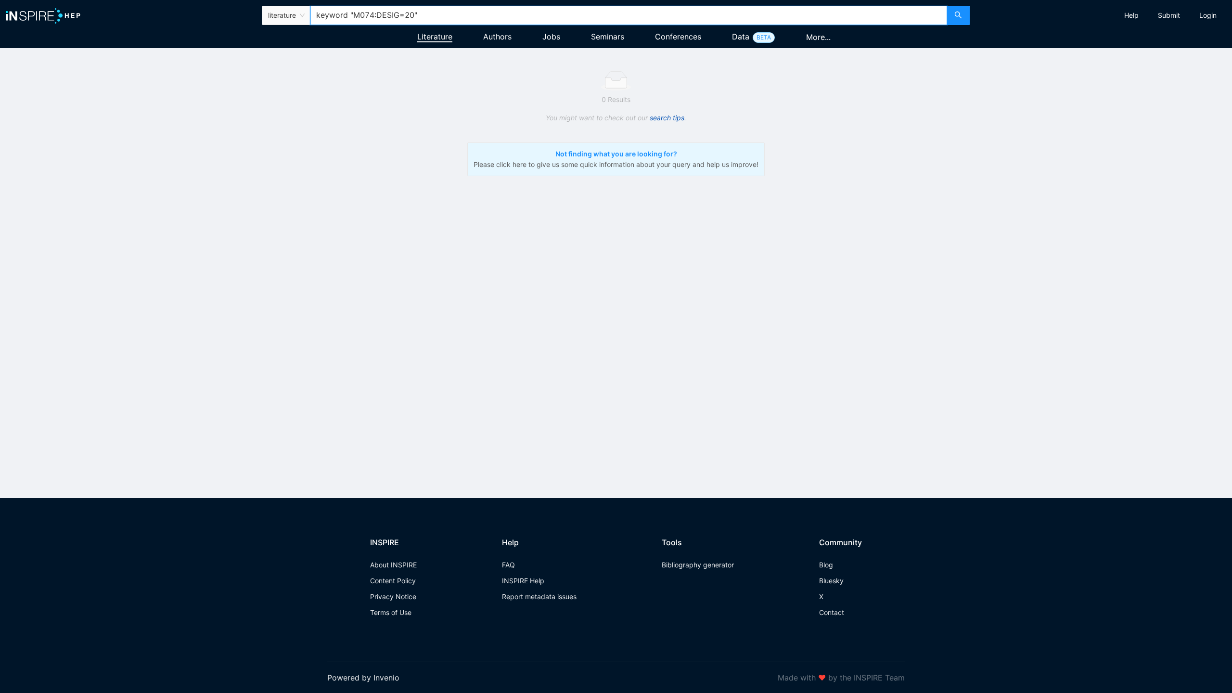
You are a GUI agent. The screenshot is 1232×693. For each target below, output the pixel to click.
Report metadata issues (539, 596)
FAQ (508, 565)
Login (1208, 15)
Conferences (678, 36)
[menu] (1102, 15)
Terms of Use (390, 612)
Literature (434, 36)
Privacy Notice (393, 596)
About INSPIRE (393, 565)
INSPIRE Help (523, 581)
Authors (497, 36)
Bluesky (831, 581)
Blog (826, 565)
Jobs (551, 36)
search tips (667, 118)
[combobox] (629, 15)
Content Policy (393, 581)
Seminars (607, 36)
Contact (831, 612)
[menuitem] (1131, 15)
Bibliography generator (698, 565)
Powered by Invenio (363, 677)
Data (740, 36)
